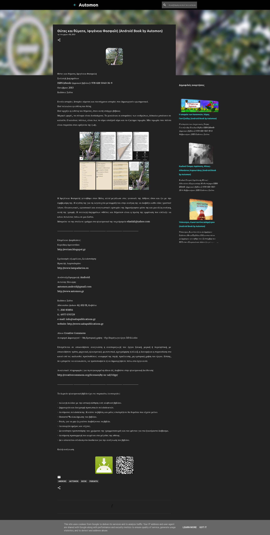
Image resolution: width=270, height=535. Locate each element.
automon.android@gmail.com (74, 286)
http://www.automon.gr (70, 291)
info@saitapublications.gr (81, 319)
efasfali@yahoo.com (138, 221)
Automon (88, 4)
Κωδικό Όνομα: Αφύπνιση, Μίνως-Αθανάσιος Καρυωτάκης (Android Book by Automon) (197, 170)
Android (62, 481)
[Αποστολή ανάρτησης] (59, 478)
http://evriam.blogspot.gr (71, 249)
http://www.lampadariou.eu (73, 268)
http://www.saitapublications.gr (85, 323)
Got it (203, 527)
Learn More (190, 527)
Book (83, 481)
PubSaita (94, 481)
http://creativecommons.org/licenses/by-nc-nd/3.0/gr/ (87, 375)
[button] (59, 40)
